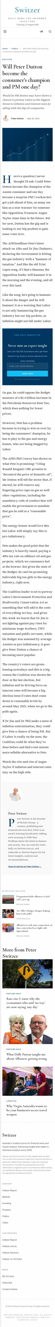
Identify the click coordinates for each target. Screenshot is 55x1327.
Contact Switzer (10, 1289)
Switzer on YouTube (12, 1259)
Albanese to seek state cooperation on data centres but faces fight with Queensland (34, 928)
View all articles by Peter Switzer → (25, 866)
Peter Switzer (17, 118)
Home (5, 48)
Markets (6, 1197)
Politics (15, 48)
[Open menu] (5, 31)
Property (6, 1210)
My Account (8, 1276)
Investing (6, 1203)
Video (5, 1222)
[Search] (50, 31)
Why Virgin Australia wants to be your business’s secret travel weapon (26, 1110)
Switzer (27, 10)
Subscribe (7, 1282)
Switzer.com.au (9, 1246)
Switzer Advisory (10, 1252)
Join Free (27, 373)
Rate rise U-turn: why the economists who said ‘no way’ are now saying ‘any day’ (25, 1003)
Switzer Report (9, 1190)
